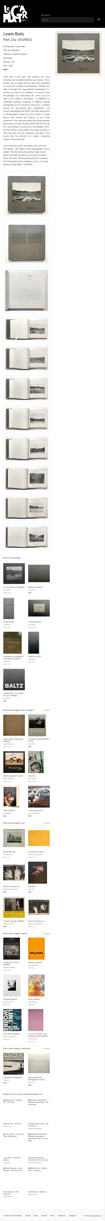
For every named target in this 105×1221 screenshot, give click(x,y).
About (35, 1215)
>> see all (46, 710)
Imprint (27, 1215)
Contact (44, 1215)
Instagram (72, 1215)
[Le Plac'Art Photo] (16, 13)
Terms (52, 1215)
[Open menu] (99, 19)
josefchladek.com (95, 1215)
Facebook (61, 1215)
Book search (45, 15)
